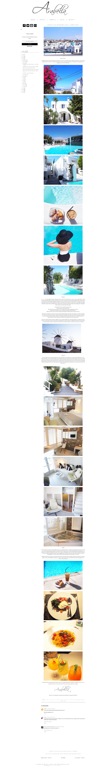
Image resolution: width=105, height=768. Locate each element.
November (24, 61)
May (23, 80)
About (33, 19)
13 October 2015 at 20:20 (51, 708)
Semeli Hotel (43, 299)
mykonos (79, 699)
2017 (23, 56)
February (24, 84)
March (24, 83)
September (25, 74)
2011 (23, 92)
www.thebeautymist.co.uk (48, 730)
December (24, 60)
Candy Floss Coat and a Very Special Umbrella (30, 66)
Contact (52, 19)
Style (62, 19)
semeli (82, 699)
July (23, 77)
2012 (23, 90)
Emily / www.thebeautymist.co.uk (49, 726)
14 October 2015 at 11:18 (51, 717)
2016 (23, 57)
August (24, 76)
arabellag (66, 699)
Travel (42, 19)
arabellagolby (72, 699)
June (24, 79)
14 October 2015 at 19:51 (60, 726)
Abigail (45, 708)
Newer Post (46, 758)
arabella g (53, 699)
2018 (23, 54)
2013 (23, 89)
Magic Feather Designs (55, 765)
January (24, 86)
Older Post (80, 758)
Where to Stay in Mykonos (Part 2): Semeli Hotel (31, 69)
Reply (45, 713)
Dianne (45, 717)
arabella (48, 699)
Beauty (71, 19)
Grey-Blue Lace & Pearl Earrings (28, 73)
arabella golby (59, 699)
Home (63, 758)
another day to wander (47, 721)
